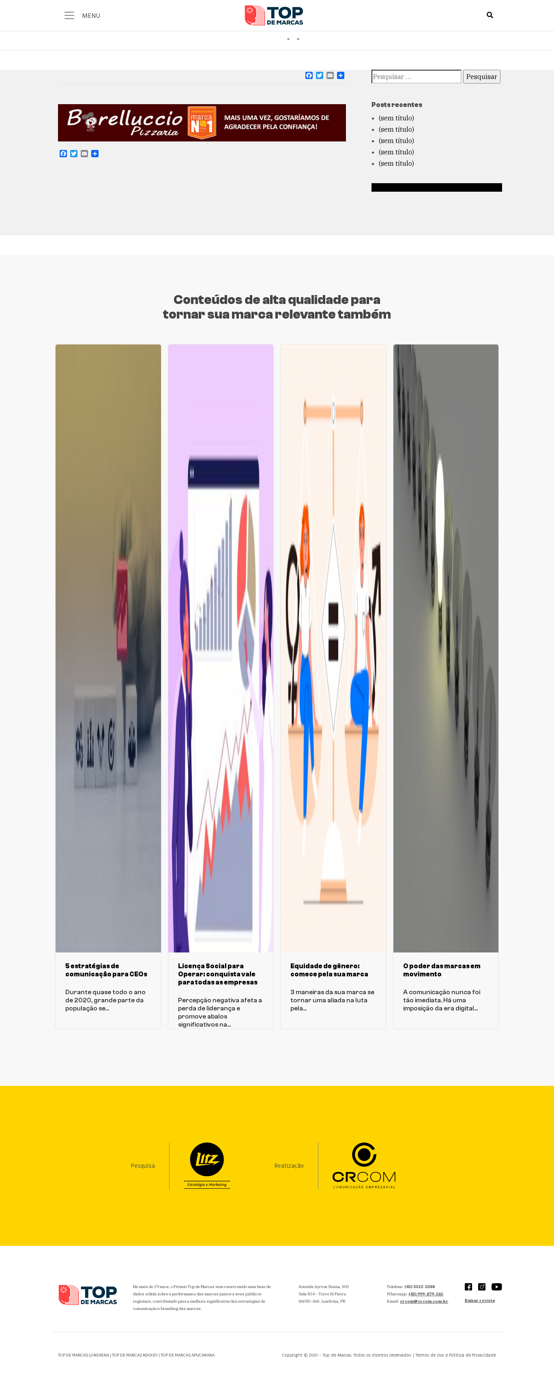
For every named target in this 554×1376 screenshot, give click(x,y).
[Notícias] (267, 34)
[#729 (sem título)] (261, 34)
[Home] (254, 34)
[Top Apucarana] (298, 40)
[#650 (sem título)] (274, 34)
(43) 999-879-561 (425, 1294)
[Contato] (280, 34)
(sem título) (396, 118)
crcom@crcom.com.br (424, 1301)
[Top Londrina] (288, 40)
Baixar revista (480, 1300)
